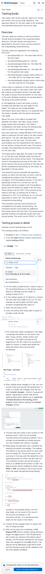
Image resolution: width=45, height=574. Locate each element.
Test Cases (6, 9)
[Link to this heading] (20, 13)
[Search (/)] (34, 3)
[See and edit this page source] (41, 10)
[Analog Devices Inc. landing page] (11, 3)
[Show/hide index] (2, 3)
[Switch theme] (39, 3)
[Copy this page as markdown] (38, 10)
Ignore (8, 569)
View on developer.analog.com (27, 569)
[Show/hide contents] (43, 3)
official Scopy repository (31, 235)
